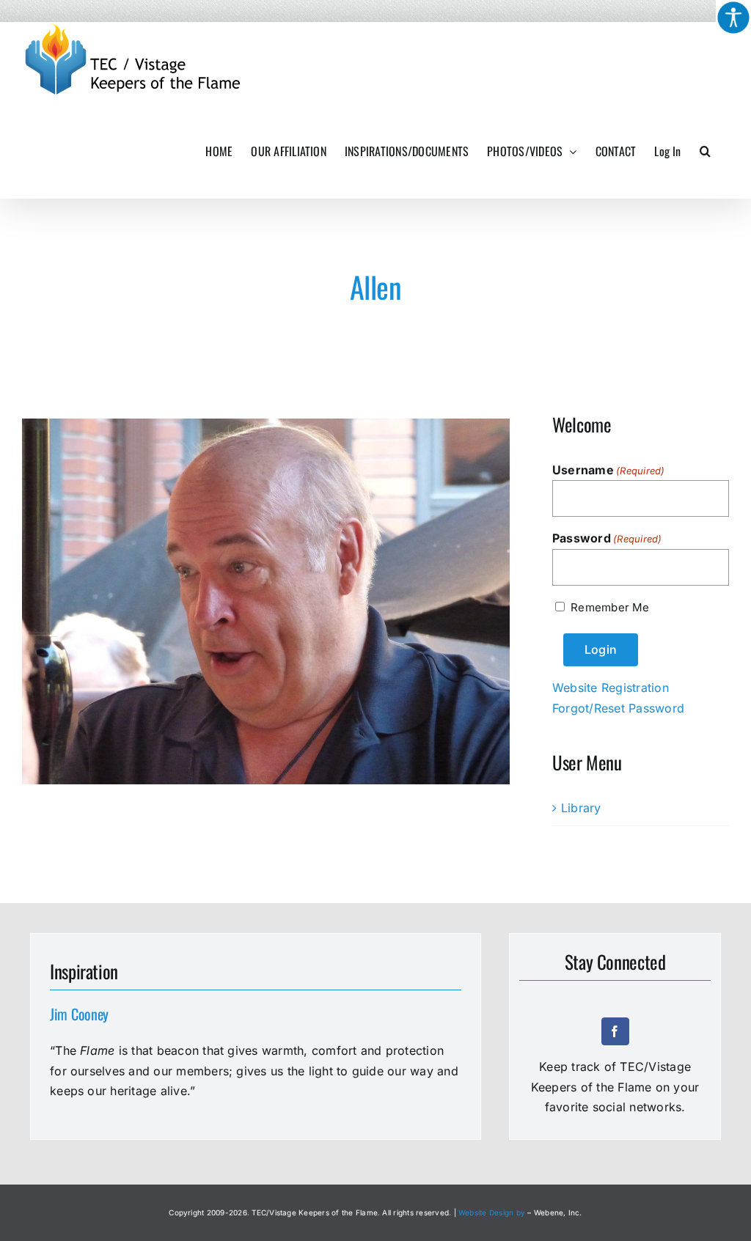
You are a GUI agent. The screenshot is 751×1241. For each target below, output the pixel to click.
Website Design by (491, 1212)
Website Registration (610, 687)
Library (581, 807)
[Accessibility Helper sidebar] (733, 17)
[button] (705, 151)
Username (608, 470)
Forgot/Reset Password (618, 708)
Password (607, 538)
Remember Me (610, 607)
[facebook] (615, 1031)
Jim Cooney (79, 1014)
